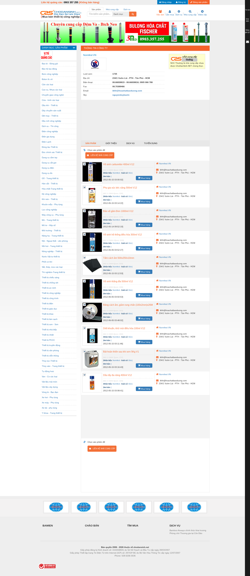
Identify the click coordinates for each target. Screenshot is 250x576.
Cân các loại (47, 84)
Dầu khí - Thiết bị (50, 105)
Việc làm (160, 14)
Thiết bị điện (47, 303)
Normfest (116, 173)
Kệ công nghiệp (49, 194)
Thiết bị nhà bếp (49, 329)
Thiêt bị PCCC (48, 340)
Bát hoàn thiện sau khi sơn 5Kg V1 (121, 351)
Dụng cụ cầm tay (49, 157)
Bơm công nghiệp (50, 74)
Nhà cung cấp (190, 14)
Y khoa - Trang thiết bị (52, 413)
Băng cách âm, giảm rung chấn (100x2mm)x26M (128, 305)
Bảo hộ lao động (49, 69)
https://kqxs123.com (139, 560)
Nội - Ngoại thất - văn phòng (55, 241)
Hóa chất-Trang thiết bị (52, 189)
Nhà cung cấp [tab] (112, 9)
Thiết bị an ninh (49, 288)
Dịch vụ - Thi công (50, 126)
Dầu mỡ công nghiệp (51, 121)
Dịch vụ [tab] (127, 9)
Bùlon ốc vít (47, 79)
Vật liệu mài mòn (49, 382)
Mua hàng (145, 178)
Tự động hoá (48, 371)
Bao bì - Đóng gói (50, 63)
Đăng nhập (166, 2)
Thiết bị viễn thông (50, 355)
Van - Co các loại (49, 376)
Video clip (202, 14)
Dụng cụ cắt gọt (49, 163)
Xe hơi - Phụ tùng (50, 397)
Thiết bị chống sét (50, 282)
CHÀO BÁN (92, 525)
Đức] (130, 173)
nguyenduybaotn (120, 95)
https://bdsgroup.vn (121, 560)
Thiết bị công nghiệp (51, 293)
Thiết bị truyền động (51, 345)
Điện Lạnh (46, 142)
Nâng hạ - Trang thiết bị (53, 236)
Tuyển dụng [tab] (150, 143)
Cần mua (170, 14)
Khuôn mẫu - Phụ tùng (52, 204)
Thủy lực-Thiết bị (49, 361)
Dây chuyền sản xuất (51, 110)
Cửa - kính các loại (50, 100)
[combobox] (128, 14)
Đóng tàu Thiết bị (50, 147)
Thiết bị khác (48, 314)
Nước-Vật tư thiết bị (51, 256)
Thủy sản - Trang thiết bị (53, 366)
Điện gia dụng (48, 136)
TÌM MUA (132, 525)
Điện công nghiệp (50, 131)
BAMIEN (48, 525)
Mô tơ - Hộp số (49, 225)
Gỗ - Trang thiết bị (50, 178)
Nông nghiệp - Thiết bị (52, 251)
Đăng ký (182, 2)
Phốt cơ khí (47, 262)
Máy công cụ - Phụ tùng (53, 215)
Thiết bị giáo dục (49, 309)
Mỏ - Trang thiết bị (50, 220)
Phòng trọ (106, 560)
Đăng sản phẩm (200, 2)
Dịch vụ (178, 14)
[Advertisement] (145, 120)
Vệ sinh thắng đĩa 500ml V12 (118, 281)
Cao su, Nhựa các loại (52, 90)
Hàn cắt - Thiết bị (50, 183)
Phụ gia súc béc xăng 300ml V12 (120, 187)
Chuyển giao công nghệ (53, 95)
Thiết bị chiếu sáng (50, 277)
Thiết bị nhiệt (48, 335)
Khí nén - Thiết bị (50, 199)
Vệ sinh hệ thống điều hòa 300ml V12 (122, 234)
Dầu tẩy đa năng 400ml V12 (117, 375)
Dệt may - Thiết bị (50, 116)
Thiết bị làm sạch (49, 319)
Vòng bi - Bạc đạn (50, 392)
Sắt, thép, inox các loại (52, 267)
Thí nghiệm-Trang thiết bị (53, 272)
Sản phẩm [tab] (96, 9)
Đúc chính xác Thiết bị (52, 152)
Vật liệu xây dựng (50, 387)
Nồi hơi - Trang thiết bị (52, 246)
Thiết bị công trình (50, 298)
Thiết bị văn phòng (50, 350)
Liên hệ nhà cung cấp (101, 155)
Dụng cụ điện (48, 168)
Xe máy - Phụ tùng (50, 402)
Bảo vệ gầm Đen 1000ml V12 (118, 211)
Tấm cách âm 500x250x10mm (118, 258)
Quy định (247, 20)
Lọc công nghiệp (49, 209)
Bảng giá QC (247, 31)
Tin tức (247, 10)
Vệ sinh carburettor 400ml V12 (118, 164)
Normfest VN (165, 163)
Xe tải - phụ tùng (49, 408)
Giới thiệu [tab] (111, 143)
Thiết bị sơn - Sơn (50, 324)
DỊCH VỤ (175, 525)
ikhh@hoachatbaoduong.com (127, 91)
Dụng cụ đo (47, 173)
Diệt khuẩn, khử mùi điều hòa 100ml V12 (124, 328)
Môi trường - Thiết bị (51, 230)
